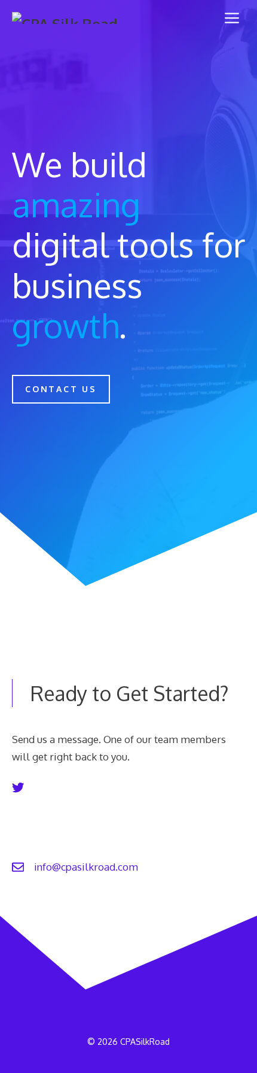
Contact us (61, 389)
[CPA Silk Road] (65, 18)
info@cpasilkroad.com (86, 866)
